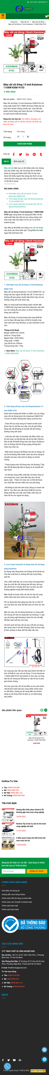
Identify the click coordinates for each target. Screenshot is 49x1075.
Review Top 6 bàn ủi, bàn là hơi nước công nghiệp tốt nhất (31, 825)
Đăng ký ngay (37, 871)
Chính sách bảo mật (10, 906)
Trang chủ (14, 22)
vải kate (11, 122)
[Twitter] (20, 154)
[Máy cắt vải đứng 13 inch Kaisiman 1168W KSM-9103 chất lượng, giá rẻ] (24, 9)
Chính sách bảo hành (10, 909)
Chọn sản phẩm (24, 144)
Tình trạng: (8, 131)
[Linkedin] (27, 154)
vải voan (10, 124)
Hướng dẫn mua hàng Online (13, 894)
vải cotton (26, 119)
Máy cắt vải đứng (39, 22)
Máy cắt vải (26, 22)
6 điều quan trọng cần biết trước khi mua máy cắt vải (30, 839)
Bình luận (19, 161)
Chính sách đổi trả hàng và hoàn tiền (16, 898)
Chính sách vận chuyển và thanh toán (17, 902)
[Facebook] (14, 154)
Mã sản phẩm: (9, 99)
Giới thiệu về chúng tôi (11, 891)
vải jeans (34, 119)
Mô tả (6, 161)
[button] (46, 17)
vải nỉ (17, 122)
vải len (22, 122)
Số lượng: (7, 137)
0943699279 (42, 2)
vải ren (28, 122)
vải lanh (35, 122)
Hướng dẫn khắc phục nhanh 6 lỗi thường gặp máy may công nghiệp (30, 811)
